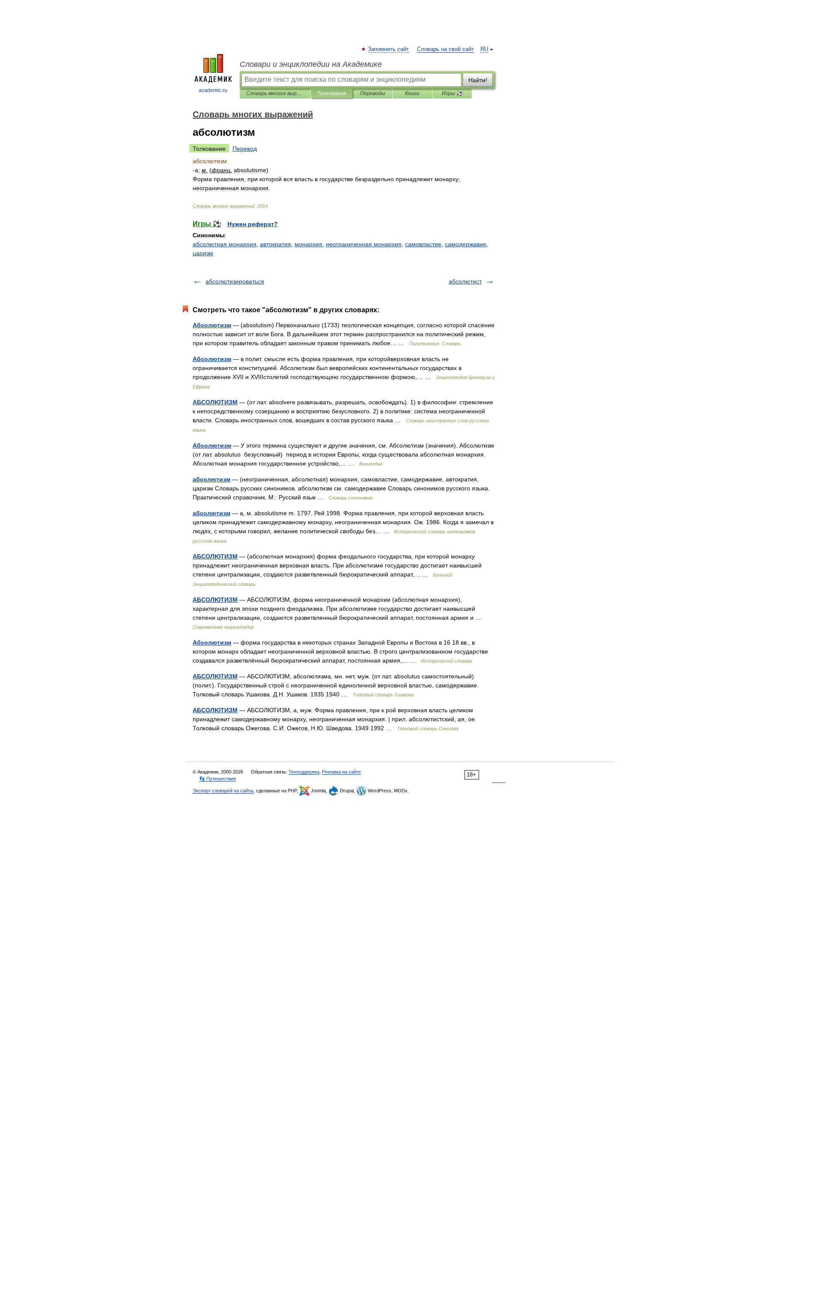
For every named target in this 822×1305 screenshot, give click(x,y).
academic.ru (213, 90)
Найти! (477, 80)
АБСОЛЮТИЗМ (215, 402)
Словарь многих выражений (275, 93)
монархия (308, 244)
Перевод (244, 148)
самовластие (423, 244)
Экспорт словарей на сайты (223, 790)
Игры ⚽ (452, 93)
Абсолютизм (212, 325)
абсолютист (465, 281)
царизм (203, 253)
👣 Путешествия (217, 778)
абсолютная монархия (224, 244)
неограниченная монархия (364, 244)
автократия (275, 244)
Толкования (331, 93)
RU (484, 49)
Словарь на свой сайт (445, 49)
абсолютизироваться (235, 281)
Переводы (372, 93)
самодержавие (465, 244)
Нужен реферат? (252, 224)
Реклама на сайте (341, 771)
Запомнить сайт (389, 49)
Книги (412, 93)
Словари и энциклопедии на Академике (311, 64)
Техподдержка (304, 771)
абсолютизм (211, 479)
